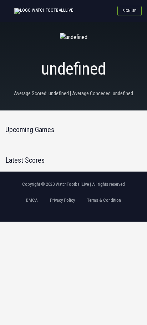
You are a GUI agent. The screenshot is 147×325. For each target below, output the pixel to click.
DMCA (31, 200)
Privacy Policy (62, 200)
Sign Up (129, 11)
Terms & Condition (104, 200)
